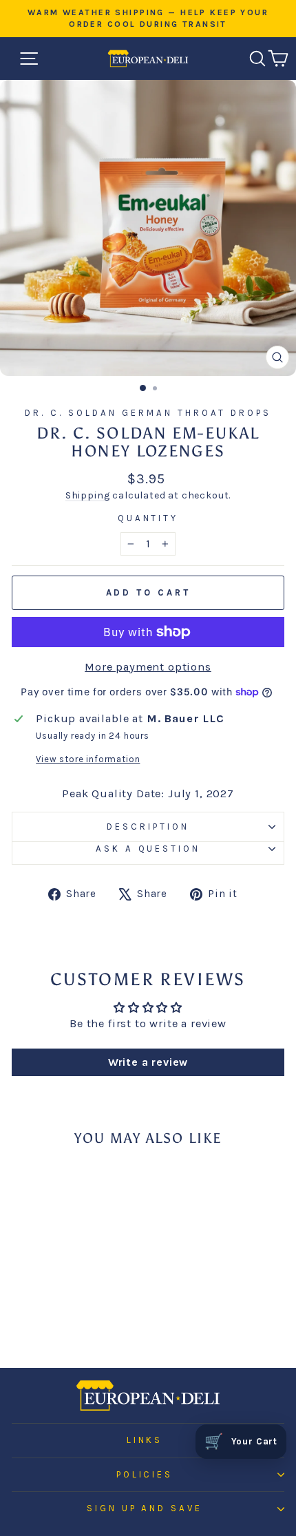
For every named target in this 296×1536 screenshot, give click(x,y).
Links (145, 1440)
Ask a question (148, 848)
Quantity (148, 518)
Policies (144, 1474)
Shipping (87, 495)
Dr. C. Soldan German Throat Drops (148, 413)
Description (148, 826)
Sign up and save (145, 1508)
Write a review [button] (148, 1062)
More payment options (148, 666)
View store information (88, 759)
